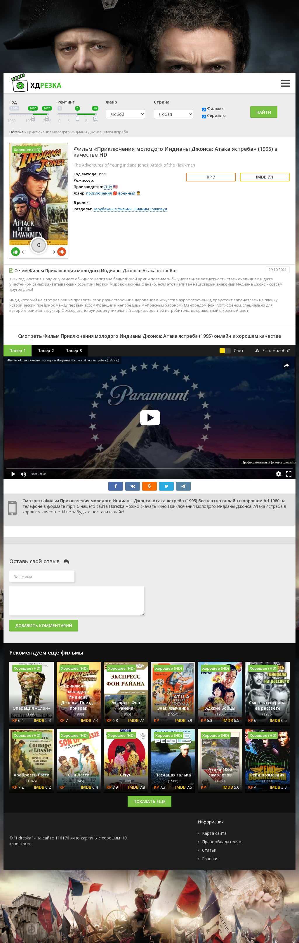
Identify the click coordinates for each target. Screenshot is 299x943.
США (108, 186)
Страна (162, 102)
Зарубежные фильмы (113, 208)
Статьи (209, 850)
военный (126, 193)
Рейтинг (66, 102)
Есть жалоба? (276, 350)
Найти (263, 112)
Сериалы (216, 115)
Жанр (111, 102)
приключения (99, 193)
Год (13, 102)
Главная (210, 858)
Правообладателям (221, 841)
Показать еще (149, 801)
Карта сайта (214, 833)
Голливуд (158, 208)
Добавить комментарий (43, 625)
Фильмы (216, 108)
